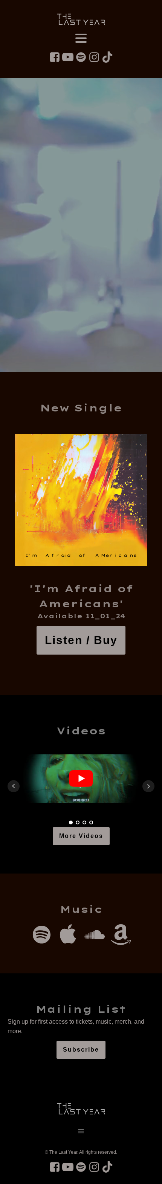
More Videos (81, 836)
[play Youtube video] (81, 779)
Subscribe (81, 1049)
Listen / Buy (81, 640)
